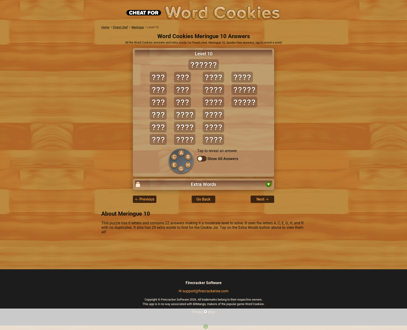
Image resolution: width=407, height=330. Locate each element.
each (213, 102)
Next (260, 199)
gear (213, 114)
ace (158, 77)
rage (242, 77)
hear (213, 127)
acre (185, 127)
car (158, 127)
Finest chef (120, 27)
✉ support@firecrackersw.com (203, 291)
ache (185, 114)
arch (185, 139)
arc (158, 102)
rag (182, 102)
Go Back (203, 199)
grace (244, 90)
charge (203, 65)
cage (213, 77)
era (182, 77)
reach (244, 102)
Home (105, 27)
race (213, 139)
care (213, 90)
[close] (205, 312)
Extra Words (203, 184)
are (158, 114)
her (182, 90)
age (158, 90)
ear (158, 139)
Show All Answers (223, 159)
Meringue (137, 27)
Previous (146, 199)
